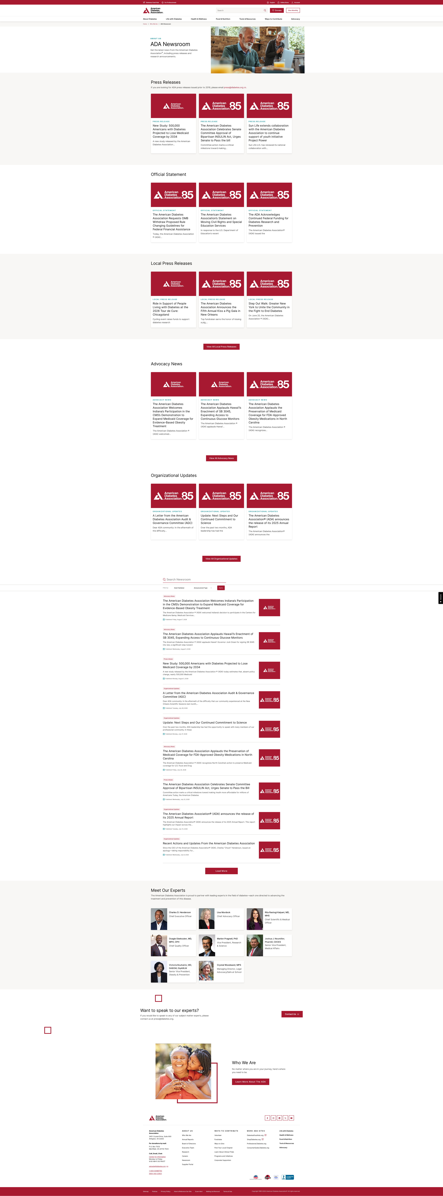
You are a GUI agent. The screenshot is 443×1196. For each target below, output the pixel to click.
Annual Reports (187, 1139)
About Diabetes (150, 19)
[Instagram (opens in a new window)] (273, 1118)
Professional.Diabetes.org (256, 1144)
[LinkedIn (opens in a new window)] (279, 1118)
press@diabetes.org (233, 87)
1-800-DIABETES (155, 1171)
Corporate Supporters (222, 1160)
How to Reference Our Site (183, 1191)
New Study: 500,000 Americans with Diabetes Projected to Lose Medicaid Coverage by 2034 (221, 669)
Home (145, 24)
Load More (221, 871)
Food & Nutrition (223, 19)
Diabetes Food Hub (152, 2)
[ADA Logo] (161, 10)
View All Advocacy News (221, 458)
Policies (154, 1191)
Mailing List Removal (213, 1191)
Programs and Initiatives (223, 1156)
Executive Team (188, 1148)
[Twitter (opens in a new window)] (285, 1118)
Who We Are (154, 24)
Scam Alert (198, 1191)
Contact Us (290, 1014)
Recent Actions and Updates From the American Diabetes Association (221, 849)
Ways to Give (219, 1144)
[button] (260, 10)
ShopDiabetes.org (254, 1139)
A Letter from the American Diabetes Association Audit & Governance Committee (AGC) (221, 699)
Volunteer (218, 1135)
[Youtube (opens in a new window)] (291, 1118)
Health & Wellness (199, 19)
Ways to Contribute (273, 19)
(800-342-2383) (155, 1174)
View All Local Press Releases (221, 346)
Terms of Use (227, 1191)
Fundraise (218, 1139)
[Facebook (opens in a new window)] (267, 1118)
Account (297, 2)
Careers (185, 1156)
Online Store (284, 2)
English (272, 2)
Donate (278, 10)
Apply (221, 588)
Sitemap (145, 1191)
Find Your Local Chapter (223, 1148)
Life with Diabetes (174, 19)
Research (185, 1152)
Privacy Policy (165, 1191)
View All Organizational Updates (221, 559)
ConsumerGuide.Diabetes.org (258, 1148)
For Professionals (170, 2)
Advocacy (295, 19)
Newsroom (186, 1160)
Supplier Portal (187, 1164)
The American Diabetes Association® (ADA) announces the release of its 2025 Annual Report (221, 819)
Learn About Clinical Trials (224, 1152)
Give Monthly (293, 10)
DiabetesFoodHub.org (255, 1135)
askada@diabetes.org (157, 1166)
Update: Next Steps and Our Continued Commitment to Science (221, 728)
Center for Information (157, 1157)
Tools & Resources (247, 19)
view (173, 123)
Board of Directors (189, 1144)
